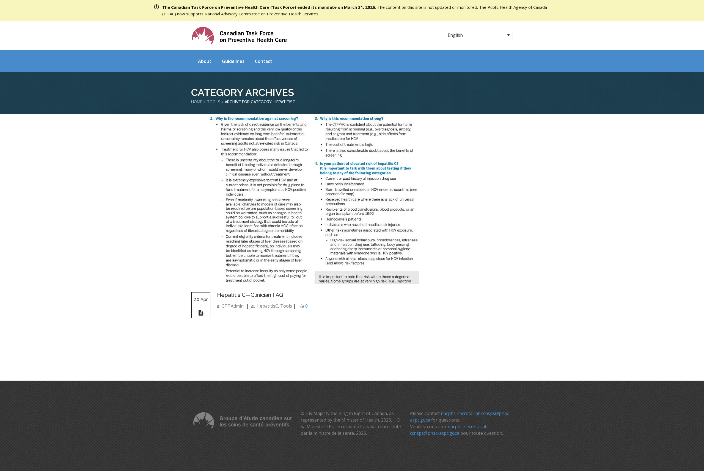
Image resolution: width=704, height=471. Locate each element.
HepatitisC (267, 306)
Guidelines (233, 61)
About (204, 61)
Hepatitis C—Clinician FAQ (250, 295)
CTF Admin (233, 306)
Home (196, 102)
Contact (263, 61)
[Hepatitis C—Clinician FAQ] (200, 312)
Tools (213, 102)
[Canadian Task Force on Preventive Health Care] (239, 35)
